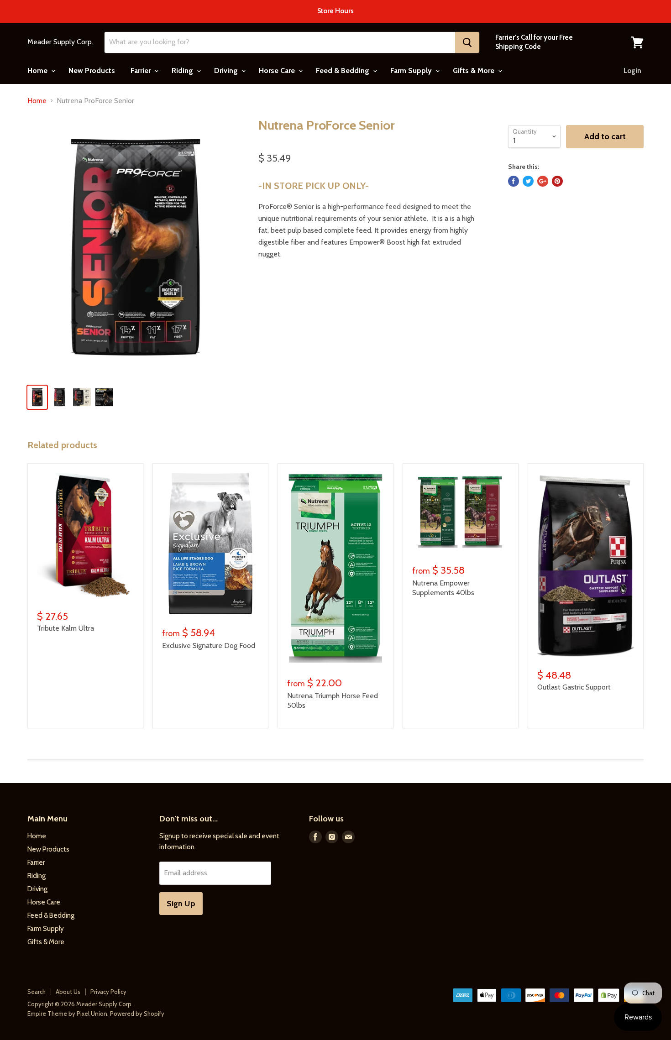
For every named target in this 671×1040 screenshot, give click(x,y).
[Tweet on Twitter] (528, 181)
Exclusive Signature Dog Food (208, 645)
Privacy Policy (108, 991)
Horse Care (278, 70)
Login (632, 71)
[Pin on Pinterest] (557, 181)
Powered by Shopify (137, 1013)
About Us (68, 991)
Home (38, 70)
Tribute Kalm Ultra (65, 628)
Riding (183, 70)
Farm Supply (412, 70)
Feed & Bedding (343, 70)
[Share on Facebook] (513, 181)
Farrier (141, 70)
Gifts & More (474, 70)
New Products (91, 70)
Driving (227, 70)
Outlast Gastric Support (574, 687)
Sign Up (181, 904)
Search (36, 991)
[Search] (467, 42)
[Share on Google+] (542, 181)
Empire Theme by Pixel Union (67, 1013)
